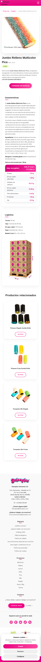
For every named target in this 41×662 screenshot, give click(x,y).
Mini (20, 578)
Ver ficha (20, 334)
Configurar (20, 656)
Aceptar (20, 646)
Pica (20, 575)
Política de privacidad (20, 548)
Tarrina (20, 587)
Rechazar (20, 651)
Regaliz (13, 11)
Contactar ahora (16, 605)
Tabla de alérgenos (21, 535)
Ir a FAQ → (29, 605)
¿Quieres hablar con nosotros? (20, 529)
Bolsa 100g (20, 584)
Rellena (20, 565)
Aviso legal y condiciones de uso (20, 545)
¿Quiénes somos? (20, 526)
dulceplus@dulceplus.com (20, 509)
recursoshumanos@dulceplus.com (20, 514)
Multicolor (20, 562)
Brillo (20, 572)
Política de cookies (21, 551)
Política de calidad (20, 538)
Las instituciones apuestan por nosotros (20, 541)
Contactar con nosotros (20, 86)
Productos (6, 11)
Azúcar (20, 569)
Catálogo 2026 (20, 532)
